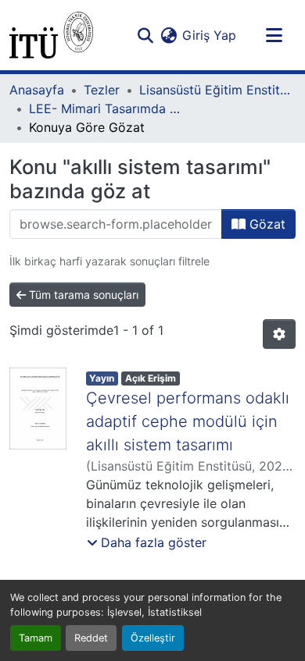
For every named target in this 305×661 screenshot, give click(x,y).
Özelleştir (153, 638)
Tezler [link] (102, 90)
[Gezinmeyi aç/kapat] (274, 35)
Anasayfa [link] (36, 90)
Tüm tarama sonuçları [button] (82, 294)
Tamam (35, 638)
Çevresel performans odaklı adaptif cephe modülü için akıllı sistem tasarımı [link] (187, 421)
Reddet (91, 638)
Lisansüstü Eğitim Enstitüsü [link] (217, 90)
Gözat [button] (265, 224)
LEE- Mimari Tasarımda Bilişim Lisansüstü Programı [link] (107, 108)
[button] (51, 35)
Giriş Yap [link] (209, 35)
